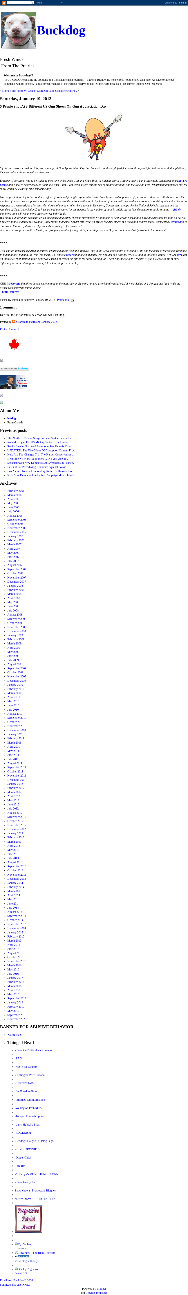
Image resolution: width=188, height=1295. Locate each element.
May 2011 (13, 750)
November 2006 (16, 528)
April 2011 (13, 746)
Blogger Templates (96, 1292)
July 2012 (13, 808)
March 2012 (14, 792)
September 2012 (16, 816)
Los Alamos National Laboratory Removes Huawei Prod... (41, 471)
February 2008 (15, 589)
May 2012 (13, 800)
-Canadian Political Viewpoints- (33, 1050)
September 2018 (16, 998)
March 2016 (14, 965)
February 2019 (15, 1006)
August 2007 (14, 565)
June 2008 (13, 606)
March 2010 (14, 693)
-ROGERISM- (23, 1132)
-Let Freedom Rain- (26, 1091)
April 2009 (13, 647)
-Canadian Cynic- (25, 1182)
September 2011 (16, 767)
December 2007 (16, 581)
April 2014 (13, 895)
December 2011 (16, 779)
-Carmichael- (14, 1034)
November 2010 (16, 726)
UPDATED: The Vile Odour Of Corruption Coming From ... (42, 450)
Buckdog (61, 30)
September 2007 (16, 569)
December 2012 (16, 829)
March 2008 (14, 593)
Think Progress (9, 291)
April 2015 (13, 944)
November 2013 (16, 874)
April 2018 (13, 990)
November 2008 (16, 627)
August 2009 (14, 664)
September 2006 (16, 519)
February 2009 (15, 639)
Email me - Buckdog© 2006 (16, 1280)
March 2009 (14, 643)
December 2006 (16, 532)
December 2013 (16, 878)
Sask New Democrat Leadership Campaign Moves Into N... (42, 475)
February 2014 (15, 887)
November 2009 (16, 676)
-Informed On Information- (30, 1099)
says (179, 254)
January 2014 (15, 882)
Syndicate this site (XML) (15, 1284)
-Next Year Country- (26, 1066)
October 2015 (15, 957)
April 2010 (13, 697)
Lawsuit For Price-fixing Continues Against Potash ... (38, 467)
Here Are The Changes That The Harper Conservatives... (40, 454)
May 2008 (13, 602)
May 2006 (13, 503)
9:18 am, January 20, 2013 (45, 321)
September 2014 (16, 915)
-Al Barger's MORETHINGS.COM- (36, 1174)
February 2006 (15, 490)
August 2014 (14, 911)
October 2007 (15, 573)
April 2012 (13, 796)
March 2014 (14, 891)
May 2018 (13, 994)
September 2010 (16, 717)
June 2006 (13, 507)
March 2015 (14, 940)
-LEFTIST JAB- (24, 1083)
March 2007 (14, 544)
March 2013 (14, 841)
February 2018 (15, 981)
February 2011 (15, 738)
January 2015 (15, 932)
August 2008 (14, 614)
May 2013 (13, 849)
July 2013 (13, 858)
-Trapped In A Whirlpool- (29, 1116)
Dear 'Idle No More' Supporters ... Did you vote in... (37, 458)
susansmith (22, 321)
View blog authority (26, 1261)
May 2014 (13, 899)
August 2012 (14, 812)
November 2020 (16, 1019)
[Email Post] (72, 299)
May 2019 (13, 1010)
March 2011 (14, 742)
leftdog (11, 418)
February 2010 (15, 689)
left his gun (177, 221)
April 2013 (13, 845)
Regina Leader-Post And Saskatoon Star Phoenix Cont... (40, 446)
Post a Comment (9, 329)
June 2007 (13, 556)
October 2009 (15, 672)
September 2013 (16, 866)
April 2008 (13, 598)
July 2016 (13, 973)
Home (5, 90)
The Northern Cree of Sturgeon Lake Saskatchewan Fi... (44, 90)
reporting (14, 283)
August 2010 (14, 713)
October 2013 (15, 870)
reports (70, 254)
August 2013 (14, 862)
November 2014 (16, 924)
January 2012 (15, 783)
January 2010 (15, 684)
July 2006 (13, 511)
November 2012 (16, 825)
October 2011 (15, 771)
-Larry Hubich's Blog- (27, 1124)
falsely (177, 209)
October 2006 (15, 523)
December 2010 (16, 730)
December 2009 (16, 680)
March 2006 (14, 495)
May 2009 (13, 651)
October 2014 (15, 919)
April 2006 (13, 499)
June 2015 (13, 948)
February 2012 (15, 787)
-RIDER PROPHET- (27, 1149)
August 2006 (14, 515)
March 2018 (14, 986)
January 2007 (15, 536)
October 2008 (15, 622)
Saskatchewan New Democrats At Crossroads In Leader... (41, 462)
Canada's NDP (21, 1273)
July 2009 (13, 660)
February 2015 (15, 936)
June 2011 (13, 754)
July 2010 (13, 709)
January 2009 (15, 635)
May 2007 (13, 552)
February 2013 (15, 837)
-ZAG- (19, 1058)
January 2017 (15, 977)
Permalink (63, 299)
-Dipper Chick (23, 1157)
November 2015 (16, 961)
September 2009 (16, 668)
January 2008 (15, 585)
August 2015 (14, 953)
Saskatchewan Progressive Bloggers (36, 1190)
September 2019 (16, 1015)
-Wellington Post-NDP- (28, 1108)
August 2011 (14, 763)
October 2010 (15, 721)
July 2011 (13, 759)
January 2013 (15, 833)
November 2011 (16, 775)
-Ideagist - (20, 1165)
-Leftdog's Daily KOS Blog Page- (34, 1140)
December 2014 (16, 928)
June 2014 (13, 903)
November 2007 (16, 577)
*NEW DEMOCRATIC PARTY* (35, 1198)
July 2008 (13, 610)
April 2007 (13, 548)
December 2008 (16, 631)
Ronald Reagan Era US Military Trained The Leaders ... (39, 442)
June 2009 (13, 655)
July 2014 (13, 907)
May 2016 (13, 969)
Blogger (101, 1288)
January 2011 (15, 734)
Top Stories (21, 1248)
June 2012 (13, 804)
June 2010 (13, 705)
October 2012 (15, 821)
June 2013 (13, 854)
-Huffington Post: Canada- (30, 1075)
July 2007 (13, 560)
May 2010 (13, 701)
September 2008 (16, 618)
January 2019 (15, 1002)
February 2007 (15, 540)
